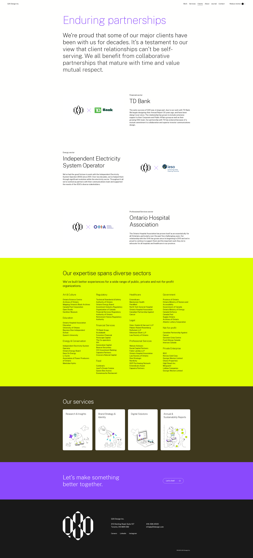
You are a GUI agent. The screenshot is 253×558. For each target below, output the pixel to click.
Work (185, 4)
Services (192, 4)
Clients (200, 4)
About (207, 4)
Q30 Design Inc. (13, 4)
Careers (114, 533)
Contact (222, 4)
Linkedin (123, 533)
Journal (214, 4)
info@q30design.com (155, 527)
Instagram (133, 533)
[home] (81, 526)
